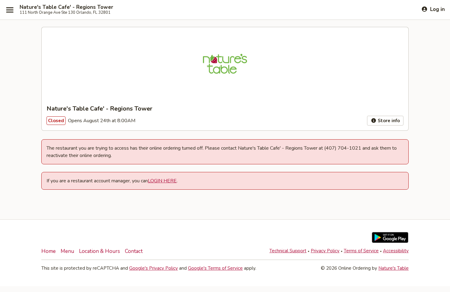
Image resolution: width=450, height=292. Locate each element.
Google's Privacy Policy (153, 268)
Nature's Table (393, 268)
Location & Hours (99, 251)
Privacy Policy (325, 251)
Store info (388, 121)
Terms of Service (361, 251)
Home (48, 251)
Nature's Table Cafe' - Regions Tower (66, 7)
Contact (134, 251)
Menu (67, 251)
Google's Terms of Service (215, 268)
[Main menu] (10, 10)
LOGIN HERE (162, 180)
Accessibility (396, 251)
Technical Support (287, 251)
